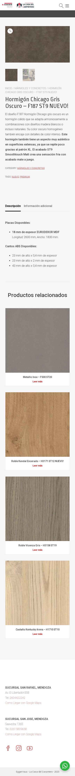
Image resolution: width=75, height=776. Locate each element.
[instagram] (19, 748)
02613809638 (18, 729)
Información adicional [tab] (38, 206)
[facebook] (8, 748)
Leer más (37, 381)
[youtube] (29, 748)
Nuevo (15, 176)
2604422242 (17, 697)
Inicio (8, 88)
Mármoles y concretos (30, 88)
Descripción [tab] (13, 206)
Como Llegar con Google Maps (23, 703)
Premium (25, 176)
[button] (10, 31)
